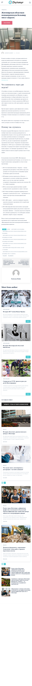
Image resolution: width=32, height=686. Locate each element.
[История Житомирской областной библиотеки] (16, 332)
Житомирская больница (17, 229)
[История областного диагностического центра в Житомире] (16, 418)
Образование (6, 309)
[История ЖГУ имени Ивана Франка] (16, 298)
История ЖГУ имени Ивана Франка (14, 311)
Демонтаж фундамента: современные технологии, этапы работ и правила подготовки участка (14, 549)
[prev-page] (2, 483)
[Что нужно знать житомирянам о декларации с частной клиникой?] (16, 454)
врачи (8, 229)
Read (28, 321)
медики (5, 255)
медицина (10, 255)
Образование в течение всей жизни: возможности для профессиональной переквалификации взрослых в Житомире (20, 590)
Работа (4, 9)
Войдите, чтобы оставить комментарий (16, 404)
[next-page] (5, 483)
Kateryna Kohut (9, 53)
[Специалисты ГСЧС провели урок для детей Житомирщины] (16, 368)
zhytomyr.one (4, 80)
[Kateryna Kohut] (2, 53)
